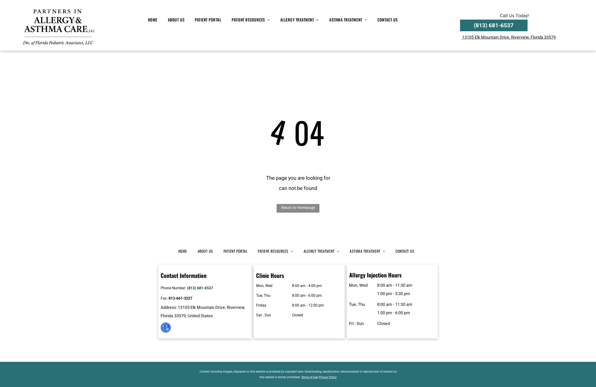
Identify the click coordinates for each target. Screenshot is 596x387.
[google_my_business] (166, 328)
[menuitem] (154, 20)
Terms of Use (309, 377)
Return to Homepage (298, 207)
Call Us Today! (514, 15)
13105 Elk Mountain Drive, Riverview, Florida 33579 (509, 37)
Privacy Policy (328, 377)
